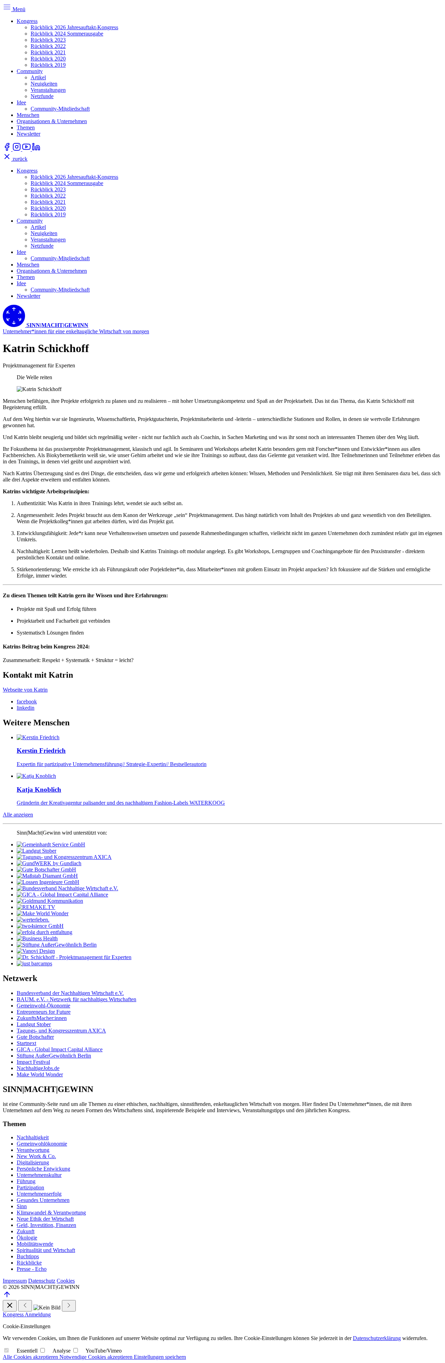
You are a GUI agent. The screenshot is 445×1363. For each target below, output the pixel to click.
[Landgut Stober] (36, 851)
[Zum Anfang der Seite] (7, 1297)
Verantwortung (33, 1150)
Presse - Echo (32, 1269)
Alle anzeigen (18, 815)
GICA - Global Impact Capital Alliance (60, 1049)
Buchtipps (28, 1256)
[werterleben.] (33, 920)
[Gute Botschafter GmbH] (46, 869)
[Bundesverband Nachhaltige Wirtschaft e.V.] (67, 888)
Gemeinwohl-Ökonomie (43, 1006)
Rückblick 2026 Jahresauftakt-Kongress (74, 27)
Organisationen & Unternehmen (52, 121)
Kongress (27, 21)
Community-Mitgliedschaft (60, 109)
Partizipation (30, 1187)
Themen (26, 127)
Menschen (28, 115)
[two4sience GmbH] (40, 926)
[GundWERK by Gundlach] (49, 863)
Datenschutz (41, 1281)
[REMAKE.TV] (36, 907)
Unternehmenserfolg (39, 1194)
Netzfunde (42, 96)
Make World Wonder (40, 1074)
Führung (26, 1181)
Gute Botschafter (35, 1037)
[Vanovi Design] (36, 951)
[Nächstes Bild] (69, 1306)
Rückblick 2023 (48, 40)
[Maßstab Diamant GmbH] (47, 876)
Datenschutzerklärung (377, 1338)
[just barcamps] (34, 963)
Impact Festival (33, 1062)
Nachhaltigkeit (33, 1137)
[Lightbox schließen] (10, 1306)
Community (30, 71)
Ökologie (27, 1238)
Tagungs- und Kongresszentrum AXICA (61, 1031)
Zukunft (25, 1231)
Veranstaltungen (48, 90)
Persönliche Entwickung (43, 1169)
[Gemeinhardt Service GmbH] (51, 844)
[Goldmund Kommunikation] (50, 901)
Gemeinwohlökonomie (42, 1144)
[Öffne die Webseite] (8, 149)
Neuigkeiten (44, 84)
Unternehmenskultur (39, 1175)
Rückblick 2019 (48, 65)
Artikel (38, 77)
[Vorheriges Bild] (25, 1306)
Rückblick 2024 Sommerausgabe (67, 34)
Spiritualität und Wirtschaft (46, 1250)
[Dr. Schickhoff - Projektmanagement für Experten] (74, 957)
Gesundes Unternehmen (43, 1200)
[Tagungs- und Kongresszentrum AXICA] (64, 857)
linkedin (25, 708)
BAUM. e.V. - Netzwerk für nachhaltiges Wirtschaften (76, 999)
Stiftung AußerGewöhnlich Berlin (54, 1056)
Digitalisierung (33, 1162)
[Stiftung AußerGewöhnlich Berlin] (57, 945)
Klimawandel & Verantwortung (51, 1212)
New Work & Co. (36, 1156)
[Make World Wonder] (42, 913)
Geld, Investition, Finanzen (46, 1225)
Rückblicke (29, 1263)
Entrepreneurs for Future (44, 1012)
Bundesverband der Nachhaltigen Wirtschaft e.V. (70, 993)
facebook (27, 701)
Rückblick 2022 (48, 46)
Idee (21, 102)
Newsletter (28, 134)
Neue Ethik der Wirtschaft (45, 1219)
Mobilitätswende (35, 1244)
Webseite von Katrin (25, 690)
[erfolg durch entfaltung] (44, 932)
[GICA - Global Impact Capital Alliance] (62, 895)
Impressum (15, 1281)
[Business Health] (37, 938)
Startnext (26, 1043)
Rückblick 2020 (48, 59)
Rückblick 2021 (48, 52)
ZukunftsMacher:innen (42, 1018)
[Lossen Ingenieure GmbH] (48, 882)
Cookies (66, 1281)
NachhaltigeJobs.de (38, 1068)
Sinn (22, 1206)
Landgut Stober (34, 1024)
